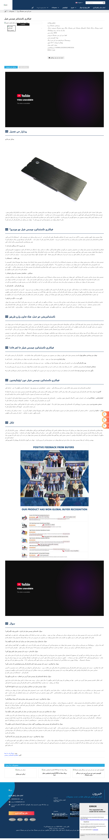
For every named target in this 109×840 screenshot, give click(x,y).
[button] (41, 28)
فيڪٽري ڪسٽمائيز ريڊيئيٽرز (11, 755)
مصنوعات (54, 7)
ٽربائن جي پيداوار (20, 774)
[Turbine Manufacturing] (20, 770)
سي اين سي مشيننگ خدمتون (23, 830)
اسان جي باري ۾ (41, 7)
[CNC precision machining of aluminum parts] (88, 770)
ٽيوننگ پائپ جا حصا (9, 753)
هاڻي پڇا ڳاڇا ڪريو (21, 813)
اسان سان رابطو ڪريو (99, 7)
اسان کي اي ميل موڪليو (57, 57)
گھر (32, 7)
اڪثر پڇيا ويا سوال (85, 7)
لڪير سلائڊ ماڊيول (56, 830)
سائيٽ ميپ (61, 828)
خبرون (72, 7)
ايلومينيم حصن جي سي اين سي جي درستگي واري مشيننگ (88, 774)
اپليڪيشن (64, 7)
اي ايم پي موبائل (53, 828)
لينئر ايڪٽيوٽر (48, 830)
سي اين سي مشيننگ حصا (37, 830)
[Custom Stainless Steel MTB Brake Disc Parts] (54, 770)
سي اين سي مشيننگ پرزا (24, 11)
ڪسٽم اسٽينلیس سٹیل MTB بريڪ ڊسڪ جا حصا (54, 774)
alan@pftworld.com (20, 801)
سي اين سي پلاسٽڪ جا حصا (69, 830)
